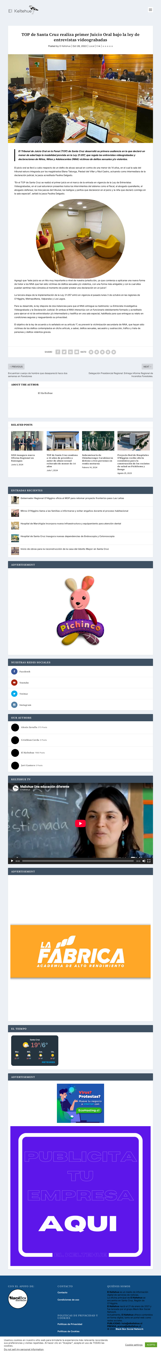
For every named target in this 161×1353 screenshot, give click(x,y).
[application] (80, 823)
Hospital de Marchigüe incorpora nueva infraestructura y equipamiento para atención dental (71, 523)
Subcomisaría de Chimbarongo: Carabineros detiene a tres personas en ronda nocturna (97, 459)
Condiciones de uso (68, 1299)
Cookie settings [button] (134, 1344)
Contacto (62, 1292)
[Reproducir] (12, 860)
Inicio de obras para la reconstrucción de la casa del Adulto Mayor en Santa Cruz (65, 549)
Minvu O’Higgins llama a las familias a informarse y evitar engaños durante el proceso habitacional (74, 510)
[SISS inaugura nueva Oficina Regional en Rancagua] (27, 440)
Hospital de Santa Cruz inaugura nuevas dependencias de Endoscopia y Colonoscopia (67, 536)
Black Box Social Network (129, 1329)
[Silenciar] (143, 860)
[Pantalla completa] (148, 860)
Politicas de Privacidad (70, 1324)
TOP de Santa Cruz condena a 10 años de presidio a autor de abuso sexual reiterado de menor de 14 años (62, 461)
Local (91, 46)
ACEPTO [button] (151, 1344)
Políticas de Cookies (69, 1331)
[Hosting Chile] (80, 1104)
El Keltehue (65, 46)
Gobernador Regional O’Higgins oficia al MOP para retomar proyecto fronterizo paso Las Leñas (72, 498)
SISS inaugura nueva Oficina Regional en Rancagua (23, 458)
